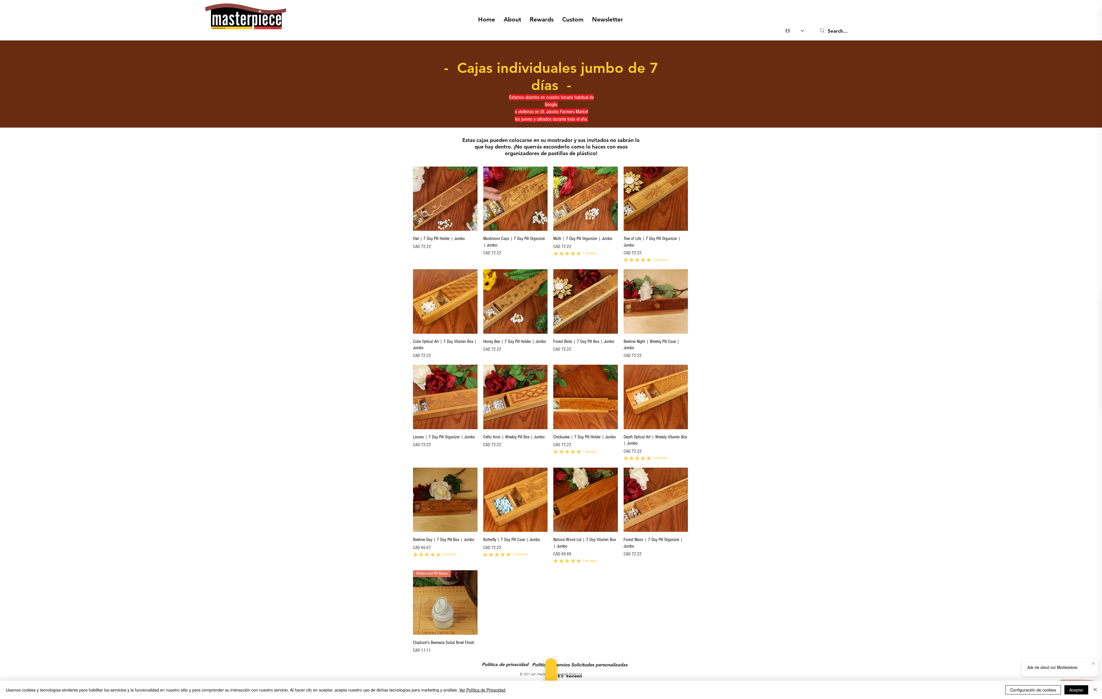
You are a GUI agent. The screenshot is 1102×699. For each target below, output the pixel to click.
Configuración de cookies (1033, 690)
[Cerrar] (1095, 689)
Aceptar (1076, 690)
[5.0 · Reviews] (551, 676)
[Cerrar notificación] (1093, 663)
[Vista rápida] (445, 199)
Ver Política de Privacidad (482, 690)
